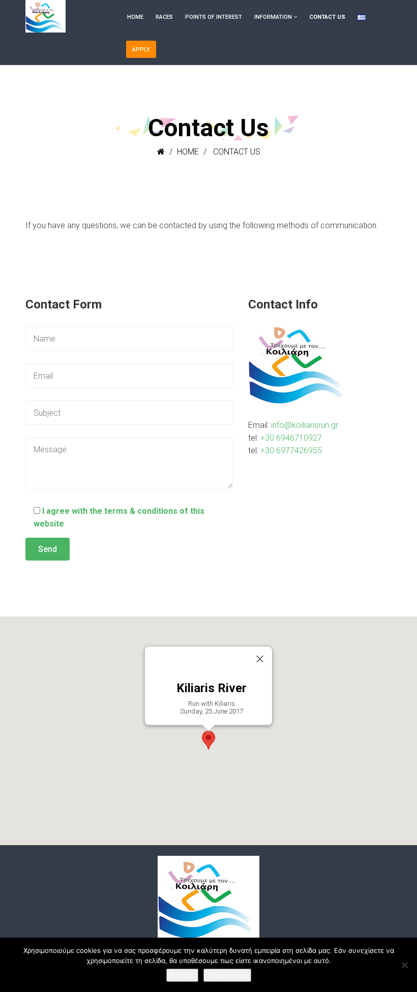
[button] (208, 740)
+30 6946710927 (291, 438)
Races (164, 17)
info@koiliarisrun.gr (304, 425)
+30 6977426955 (291, 450)
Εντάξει (182, 975)
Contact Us (327, 17)
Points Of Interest (213, 17)
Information (273, 17)
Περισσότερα (227, 975)
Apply (141, 49)
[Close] (260, 659)
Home (135, 17)
